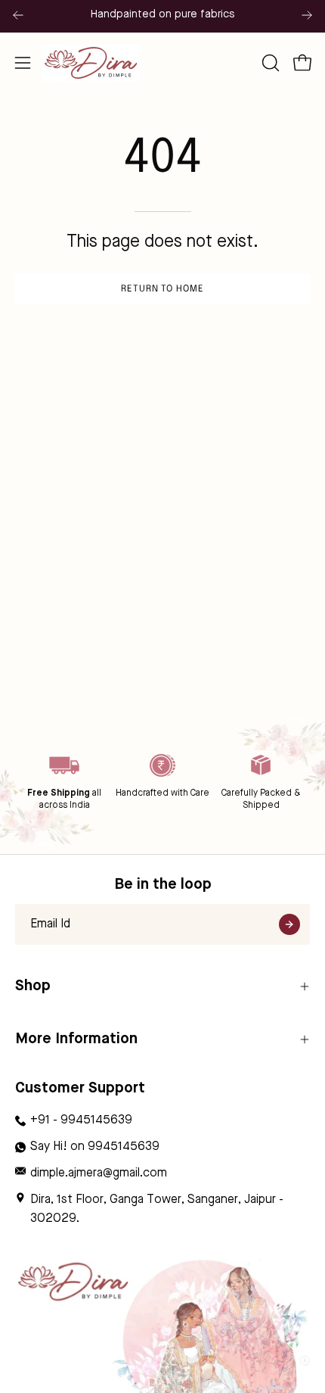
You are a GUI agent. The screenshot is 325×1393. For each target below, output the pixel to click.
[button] (269, 62)
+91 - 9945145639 (81, 1120)
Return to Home (162, 289)
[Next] (307, 15)
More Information (76, 1039)
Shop (33, 986)
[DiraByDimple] (91, 62)
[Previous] (18, 15)
